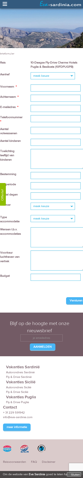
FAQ (34, 462)
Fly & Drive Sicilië (17, 392)
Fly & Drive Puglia (17, 402)
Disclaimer (48, 462)
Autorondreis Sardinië (20, 372)
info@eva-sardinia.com (17, 417)
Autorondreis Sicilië (18, 387)
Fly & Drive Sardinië (19, 377)
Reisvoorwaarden (14, 462)
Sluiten (75, 474)
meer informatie (17, 427)
